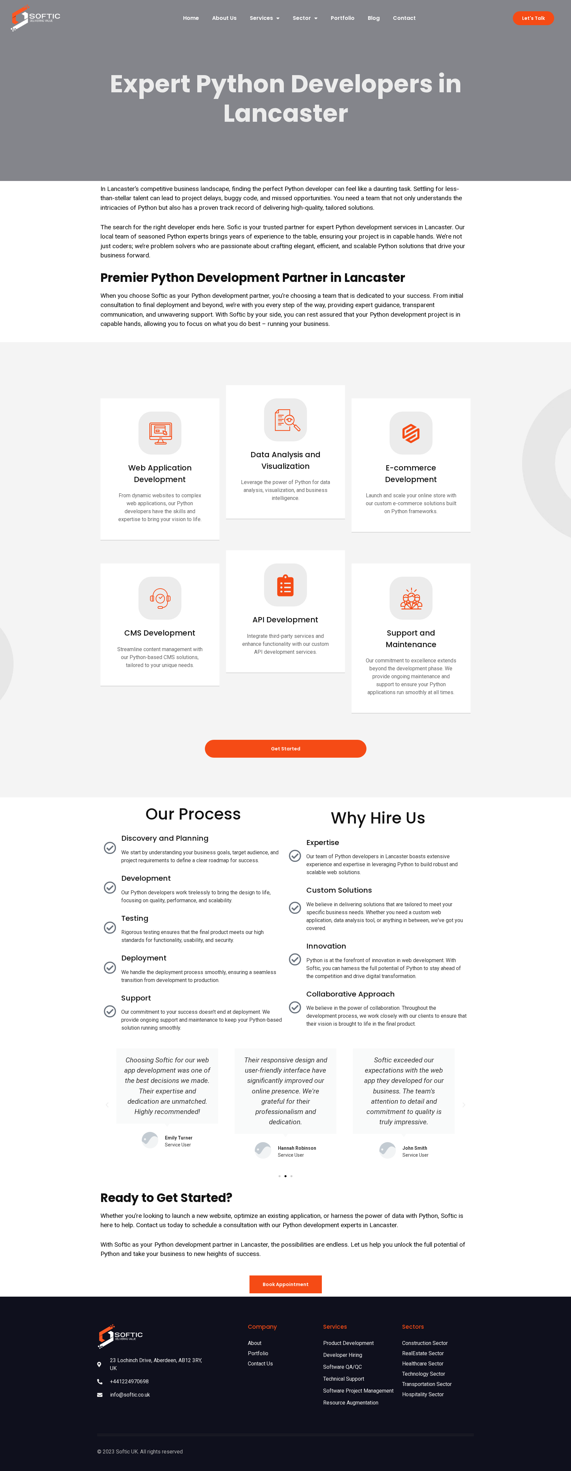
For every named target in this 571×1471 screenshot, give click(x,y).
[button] (280, 1176)
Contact (404, 18)
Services (261, 18)
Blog (374, 18)
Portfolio (343, 18)
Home (191, 18)
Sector (302, 18)
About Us (224, 18)
